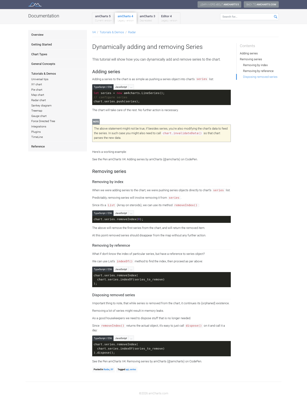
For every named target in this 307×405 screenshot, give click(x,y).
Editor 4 (169, 18)
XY (112, 369)
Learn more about (219, 4)
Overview (37, 34)
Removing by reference (258, 71)
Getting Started (41, 44)
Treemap (36, 110)
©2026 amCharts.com (153, 393)
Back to (261, 4)
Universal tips (39, 79)
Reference (38, 146)
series (133, 369)
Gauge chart (39, 116)
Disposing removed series (260, 77)
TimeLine (37, 137)
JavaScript (121, 86)
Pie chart (36, 89)
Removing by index (255, 65)
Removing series (251, 59)
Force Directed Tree (43, 121)
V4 (94, 32)
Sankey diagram (41, 105)
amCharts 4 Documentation (35, 4)
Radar (132, 32)
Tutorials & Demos (43, 73)
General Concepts (43, 64)
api (127, 369)
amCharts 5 (103, 18)
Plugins (36, 131)
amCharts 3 (147, 18)
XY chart (36, 84)
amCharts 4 (126, 18)
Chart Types (39, 54)
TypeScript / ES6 (103, 86)
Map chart (37, 94)
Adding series (249, 53)
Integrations (38, 126)
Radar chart (38, 100)
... (131, 86)
